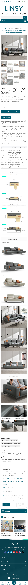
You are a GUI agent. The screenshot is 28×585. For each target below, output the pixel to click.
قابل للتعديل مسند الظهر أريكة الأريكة (12, 446)
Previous (0, 527)
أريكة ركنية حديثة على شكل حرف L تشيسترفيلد (19, 534)
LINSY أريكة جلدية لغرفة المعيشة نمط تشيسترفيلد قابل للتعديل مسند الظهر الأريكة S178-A (13, 481)
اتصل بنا (5, 111)
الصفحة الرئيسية (9, 28)
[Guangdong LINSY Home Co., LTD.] (14, 8)
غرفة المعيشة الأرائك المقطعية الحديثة (12, 443)
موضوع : (13, 481)
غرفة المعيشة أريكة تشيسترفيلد (10, 440)
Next (25, 527)
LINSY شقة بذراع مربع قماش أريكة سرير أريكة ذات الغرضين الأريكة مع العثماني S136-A (13, 453)
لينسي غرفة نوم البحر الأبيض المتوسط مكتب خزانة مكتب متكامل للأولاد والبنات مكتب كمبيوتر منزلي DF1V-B (6, 534)
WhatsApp (15, 112)
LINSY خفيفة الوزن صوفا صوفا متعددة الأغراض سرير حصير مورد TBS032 (14, 460)
